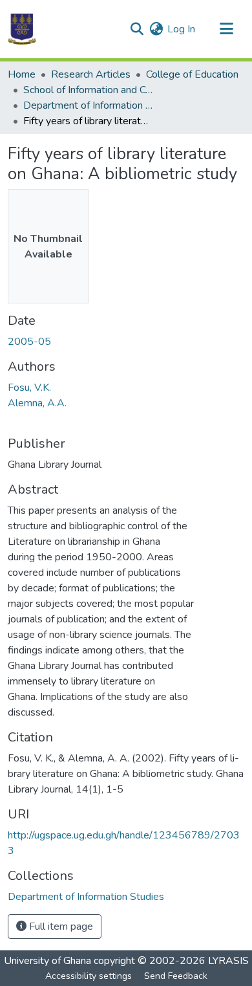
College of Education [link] (192, 74)
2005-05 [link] (29, 341)
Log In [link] (181, 29)
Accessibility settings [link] (88, 976)
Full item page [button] (59, 926)
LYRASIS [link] (228, 961)
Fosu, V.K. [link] (29, 387)
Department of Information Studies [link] (87, 105)
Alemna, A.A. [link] (37, 403)
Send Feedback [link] (175, 976)
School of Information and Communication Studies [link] (87, 90)
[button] (22, 29)
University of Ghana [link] (47, 961)
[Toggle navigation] (226, 29)
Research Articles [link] (91, 74)
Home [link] (22, 74)
